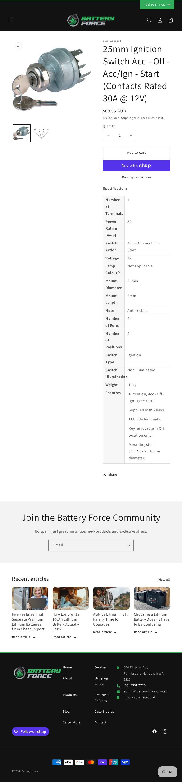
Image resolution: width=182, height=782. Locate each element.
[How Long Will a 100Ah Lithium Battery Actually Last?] (71, 598)
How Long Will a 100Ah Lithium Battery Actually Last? (66, 621)
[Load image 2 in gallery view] (41, 133)
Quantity (109, 126)
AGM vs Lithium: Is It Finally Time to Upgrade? (110, 619)
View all (164, 579)
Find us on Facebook (139, 697)
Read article (24, 637)
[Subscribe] (128, 545)
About (67, 678)
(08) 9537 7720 (135, 685)
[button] (10, 20)
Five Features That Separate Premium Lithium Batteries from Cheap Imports (29, 621)
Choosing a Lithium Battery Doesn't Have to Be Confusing (151, 619)
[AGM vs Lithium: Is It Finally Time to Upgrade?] (111, 598)
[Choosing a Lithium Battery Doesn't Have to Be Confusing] (152, 598)
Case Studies (104, 711)
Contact (101, 722)
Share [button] (112, 474)
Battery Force (30, 771)
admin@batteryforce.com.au (146, 691)
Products (70, 695)
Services (101, 667)
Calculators (72, 722)
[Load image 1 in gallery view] (21, 133)
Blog (66, 711)
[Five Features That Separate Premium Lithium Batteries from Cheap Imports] (30, 598)
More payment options (136, 177)
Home (67, 667)
